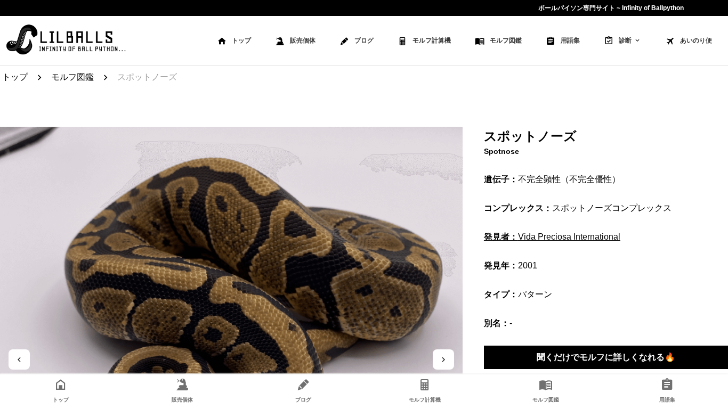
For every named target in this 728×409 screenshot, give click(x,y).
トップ (241, 40)
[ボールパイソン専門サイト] (66, 40)
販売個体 (303, 40)
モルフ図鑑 (506, 40)
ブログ (364, 40)
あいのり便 (696, 40)
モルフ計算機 (431, 40)
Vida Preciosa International (552, 236)
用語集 (570, 40)
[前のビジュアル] (19, 359)
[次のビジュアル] (443, 359)
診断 (625, 40)
